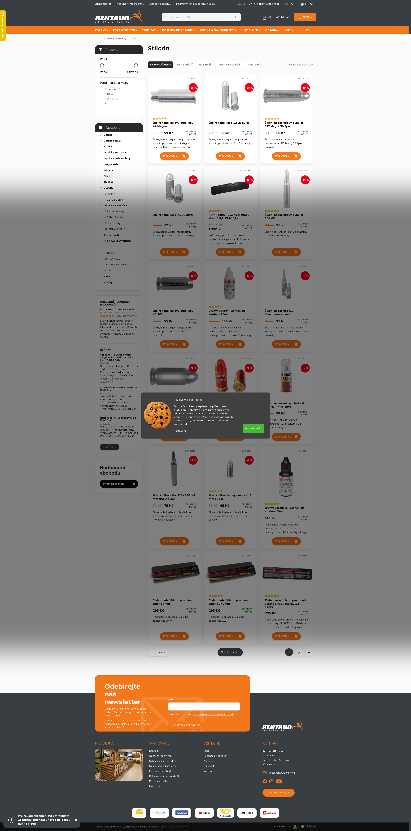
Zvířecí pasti (111, 235)
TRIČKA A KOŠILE (115, 229)
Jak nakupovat (103, 3)
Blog (206, 750)
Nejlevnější (184, 64)
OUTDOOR (111, 246)
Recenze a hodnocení (215, 755)
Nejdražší (205, 64)
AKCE (107, 276)
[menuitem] (102, 30)
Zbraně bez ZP (113, 140)
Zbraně (108, 134)
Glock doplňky (112, 223)
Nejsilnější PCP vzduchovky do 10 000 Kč (118, 419)
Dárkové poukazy (114, 211)
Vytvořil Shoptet (282, 826)
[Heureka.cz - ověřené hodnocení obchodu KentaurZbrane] (139, 813)
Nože (107, 176)
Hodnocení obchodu (160, 771)
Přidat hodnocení (113, 483)
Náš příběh (155, 786)
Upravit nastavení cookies (175, 826)
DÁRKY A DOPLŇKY (115, 205)
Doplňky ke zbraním (116, 152)
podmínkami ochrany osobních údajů (213, 714)
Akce (109, 93)
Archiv (109, 447)
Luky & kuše (111, 164)
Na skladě (113, 89)
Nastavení (179, 431)
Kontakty (154, 750)
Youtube (208, 761)
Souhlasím (255, 428)
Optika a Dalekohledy (117, 158)
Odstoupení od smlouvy (162, 766)
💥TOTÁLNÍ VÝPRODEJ (117, 241)
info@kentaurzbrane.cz (282, 772)
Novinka (111, 98)
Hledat (236, 17)
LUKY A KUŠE (112, 258)
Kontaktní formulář (278, 792)
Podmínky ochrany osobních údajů (195, 3)
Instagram (209, 771)
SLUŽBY (108, 187)
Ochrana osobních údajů (162, 761)
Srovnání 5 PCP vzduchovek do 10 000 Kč (118, 388)
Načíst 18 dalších (230, 652)
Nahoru (161, 652)
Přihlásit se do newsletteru (186, 724)
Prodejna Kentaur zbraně (130, 3)
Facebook (208, 766)
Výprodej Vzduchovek (117, 264)
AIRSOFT (110, 252)
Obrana (108, 170)
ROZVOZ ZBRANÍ (115, 199)
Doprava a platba (158, 781)
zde (186, 424)
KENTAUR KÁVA (114, 217)
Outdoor (109, 182)
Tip (108, 103)
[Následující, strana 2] (299, 652)
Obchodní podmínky (160, 3)
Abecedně (254, 64)
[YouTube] (279, 780)
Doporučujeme (160, 64)
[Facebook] (264, 780)
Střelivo (108, 146)
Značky (108, 282)
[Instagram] (271, 780)
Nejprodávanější (230, 64)
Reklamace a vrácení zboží (164, 776)
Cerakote (110, 193)
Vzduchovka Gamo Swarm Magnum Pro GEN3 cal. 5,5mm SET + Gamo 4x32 (117, 357)
